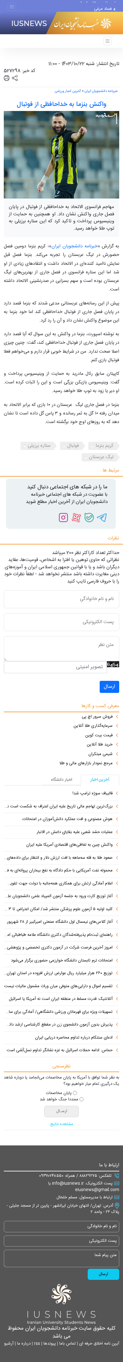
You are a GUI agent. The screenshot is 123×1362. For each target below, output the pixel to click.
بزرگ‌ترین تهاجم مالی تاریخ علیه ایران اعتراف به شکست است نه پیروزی (58, 807)
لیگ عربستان (101, 457)
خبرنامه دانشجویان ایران (101, 91)
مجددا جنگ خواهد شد (59, 1100)
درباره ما (23, 1343)
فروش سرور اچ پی (97, 717)
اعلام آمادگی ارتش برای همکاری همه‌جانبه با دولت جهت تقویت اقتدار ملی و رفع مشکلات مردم (58, 884)
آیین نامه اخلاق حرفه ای (98, 1343)
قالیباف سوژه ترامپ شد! (92, 5)
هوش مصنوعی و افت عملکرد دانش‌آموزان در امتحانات (67, 819)
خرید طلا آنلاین (100, 745)
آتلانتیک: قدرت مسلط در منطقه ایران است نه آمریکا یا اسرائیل (61, 999)
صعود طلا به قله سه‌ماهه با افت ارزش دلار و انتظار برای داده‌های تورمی (58, 858)
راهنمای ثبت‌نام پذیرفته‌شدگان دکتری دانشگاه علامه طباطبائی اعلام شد (58, 935)
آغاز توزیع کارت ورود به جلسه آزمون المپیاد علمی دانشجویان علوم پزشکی (58, 896)
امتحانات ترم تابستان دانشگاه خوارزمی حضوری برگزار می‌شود (62, 961)
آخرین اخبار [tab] (100, 779)
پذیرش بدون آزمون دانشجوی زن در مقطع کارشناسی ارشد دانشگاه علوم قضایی (58, 1025)
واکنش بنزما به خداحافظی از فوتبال (61, 104)
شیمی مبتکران (100, 754)
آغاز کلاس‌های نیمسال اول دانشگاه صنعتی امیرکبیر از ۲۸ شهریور (60, 922)
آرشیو (9, 1343)
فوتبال (73, 446)
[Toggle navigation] (12, 7)
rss (36, 1343)
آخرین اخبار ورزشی (68, 91)
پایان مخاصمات (59, 1093)
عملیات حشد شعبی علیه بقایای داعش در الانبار (75, 832)
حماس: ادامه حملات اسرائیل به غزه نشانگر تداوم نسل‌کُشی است (60, 1050)
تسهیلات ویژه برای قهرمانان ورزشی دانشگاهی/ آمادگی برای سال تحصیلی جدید (58, 1012)
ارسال (109, 686)
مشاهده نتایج (61, 1124)
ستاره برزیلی (39, 446)
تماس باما (67, 1343)
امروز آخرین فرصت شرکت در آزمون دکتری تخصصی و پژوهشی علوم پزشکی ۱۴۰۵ (58, 948)
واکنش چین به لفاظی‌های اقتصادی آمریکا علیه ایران (69, 845)
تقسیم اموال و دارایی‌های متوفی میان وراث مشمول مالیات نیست (58, 986)
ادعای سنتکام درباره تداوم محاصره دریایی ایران (74, 1038)
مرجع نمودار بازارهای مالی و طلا (86, 763)
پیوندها (49, 1343)
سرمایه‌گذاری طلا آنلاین (93, 726)
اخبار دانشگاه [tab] (61, 779)
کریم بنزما (105, 446)
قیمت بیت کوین (99, 736)
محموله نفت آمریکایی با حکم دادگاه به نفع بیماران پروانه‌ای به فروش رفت (58, 871)
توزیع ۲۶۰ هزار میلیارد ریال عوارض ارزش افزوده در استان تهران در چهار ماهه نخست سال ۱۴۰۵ (58, 973)
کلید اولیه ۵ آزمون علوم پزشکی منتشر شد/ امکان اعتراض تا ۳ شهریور (58, 909)
